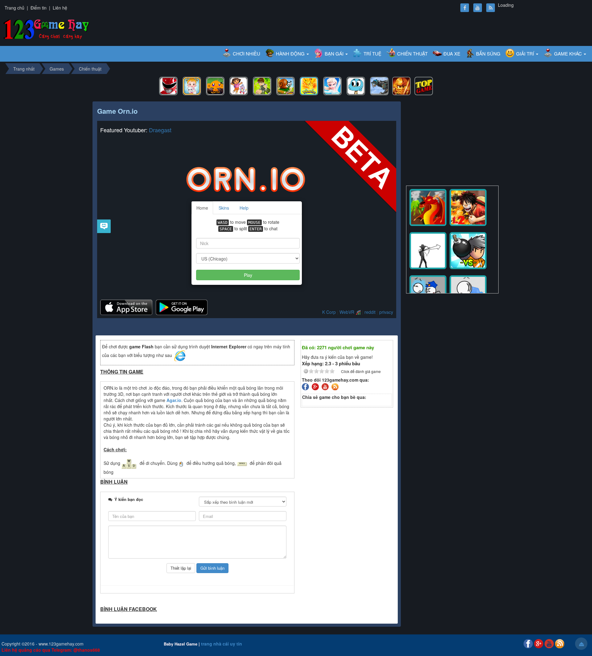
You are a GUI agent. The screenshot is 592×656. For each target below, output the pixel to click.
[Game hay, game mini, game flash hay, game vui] (46, 28)
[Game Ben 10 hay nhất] (262, 85)
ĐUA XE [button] (451, 53)
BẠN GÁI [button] (335, 53)
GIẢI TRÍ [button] (525, 53)
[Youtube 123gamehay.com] (326, 386)
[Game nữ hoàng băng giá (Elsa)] (332, 85)
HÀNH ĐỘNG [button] (291, 53)
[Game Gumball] (356, 85)
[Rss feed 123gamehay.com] (335, 386)
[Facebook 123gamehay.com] (306, 386)
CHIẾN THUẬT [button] (412, 53)
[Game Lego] (401, 85)
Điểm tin (39, 8)
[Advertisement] (452, 140)
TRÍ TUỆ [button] (372, 53)
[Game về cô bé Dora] (238, 85)
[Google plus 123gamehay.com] (316, 386)
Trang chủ (14, 8)
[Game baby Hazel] (192, 85)
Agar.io (173, 400)
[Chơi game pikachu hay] (309, 85)
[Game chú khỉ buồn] (215, 85)
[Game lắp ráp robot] (379, 85)
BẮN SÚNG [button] (488, 53)
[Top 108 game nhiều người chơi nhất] (423, 85)
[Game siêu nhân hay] (168, 85)
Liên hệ (60, 8)
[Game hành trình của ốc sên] (285, 85)
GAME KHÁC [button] (568, 53)
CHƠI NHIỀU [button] (246, 53)
